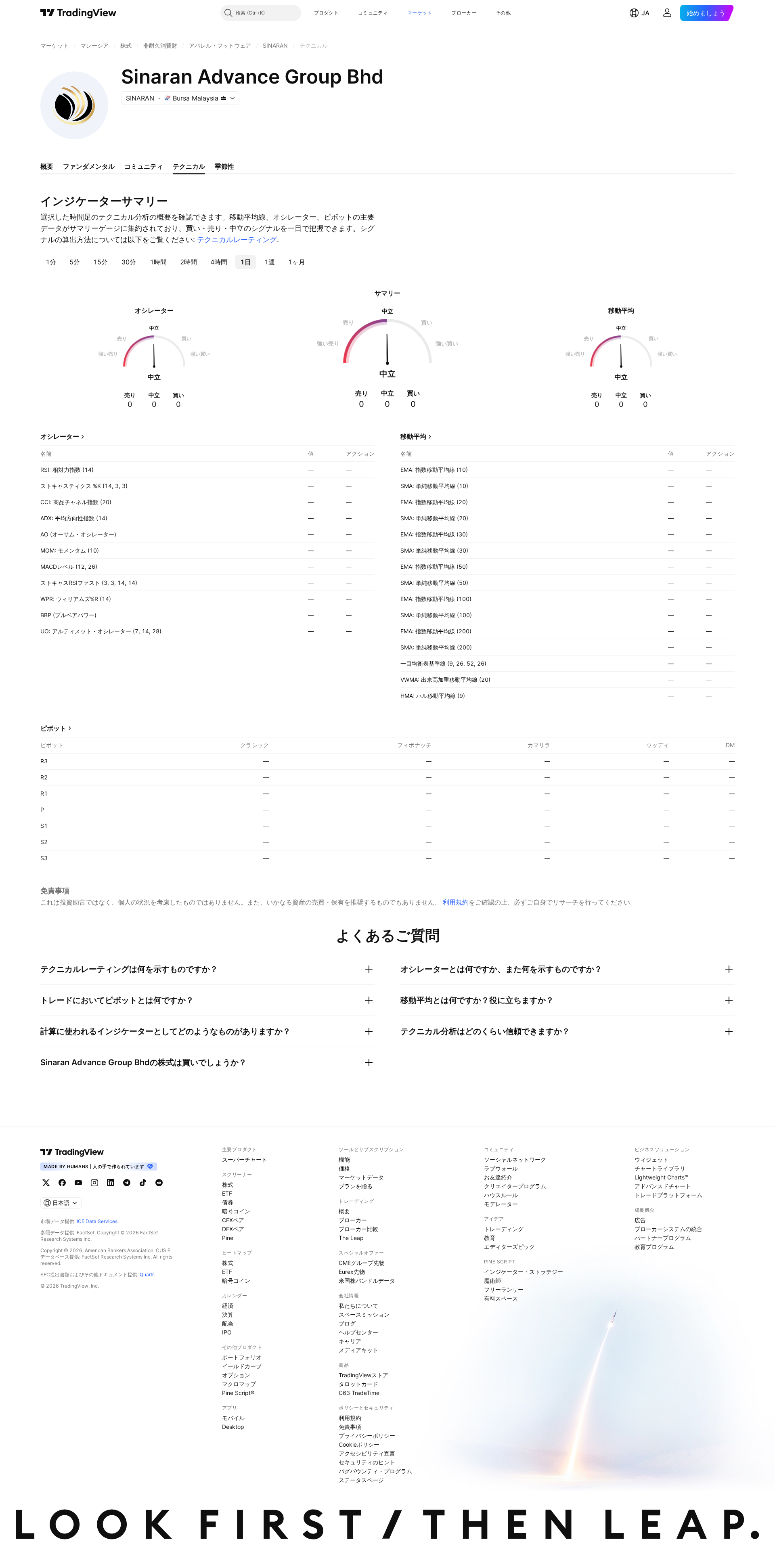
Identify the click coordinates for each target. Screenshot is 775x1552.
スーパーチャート (244, 1159)
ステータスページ (361, 1480)
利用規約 (456, 902)
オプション (236, 1375)
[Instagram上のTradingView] (94, 1182)
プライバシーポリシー (367, 1435)
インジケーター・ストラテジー (523, 1271)
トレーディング (504, 1228)
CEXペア (233, 1220)
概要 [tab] (46, 166)
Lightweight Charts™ (661, 1177)
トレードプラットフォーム (668, 1195)
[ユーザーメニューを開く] (667, 13)
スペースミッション (364, 1314)
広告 (640, 1220)
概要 (344, 1211)
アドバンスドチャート (663, 1186)
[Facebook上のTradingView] (62, 1182)
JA (645, 13)
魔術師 (492, 1280)
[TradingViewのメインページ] (78, 13)
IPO (227, 1332)
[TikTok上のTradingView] (143, 1182)
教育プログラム (654, 1246)
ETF (227, 1193)
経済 (227, 1305)
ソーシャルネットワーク (515, 1159)
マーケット (419, 13)
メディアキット (358, 1350)
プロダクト (326, 13)
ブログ (347, 1323)
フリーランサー (504, 1289)
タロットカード (358, 1383)
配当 (227, 1323)
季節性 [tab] (224, 166)
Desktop (233, 1426)
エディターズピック (509, 1246)
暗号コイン (236, 1211)
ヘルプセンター (358, 1332)
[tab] (50, 262)
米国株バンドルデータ (367, 1280)
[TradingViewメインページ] (72, 1152)
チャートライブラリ (660, 1168)
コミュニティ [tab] (143, 166)
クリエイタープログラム (515, 1186)
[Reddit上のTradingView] (159, 1182)
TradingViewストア (363, 1375)
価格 (344, 1168)
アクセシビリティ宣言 (367, 1453)
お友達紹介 (498, 1177)
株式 (227, 1184)
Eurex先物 (352, 1271)
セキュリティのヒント (367, 1462)
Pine (227, 1237)
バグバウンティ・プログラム (375, 1471)
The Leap (351, 1237)
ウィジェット (651, 1159)
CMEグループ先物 (362, 1262)
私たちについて (358, 1305)
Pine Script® (238, 1392)
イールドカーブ (242, 1366)
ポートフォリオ (242, 1357)
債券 (227, 1202)
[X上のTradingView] (46, 1182)
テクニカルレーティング (237, 239)
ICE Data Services (97, 1221)
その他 (503, 13)
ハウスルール (501, 1195)
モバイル (233, 1417)
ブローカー (463, 13)
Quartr (147, 1274)
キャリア (350, 1341)
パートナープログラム (663, 1237)
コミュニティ (373, 13)
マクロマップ (239, 1383)
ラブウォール (501, 1168)
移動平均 (413, 436)
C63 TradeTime (359, 1392)
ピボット (53, 728)
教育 (489, 1237)
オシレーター (59, 436)
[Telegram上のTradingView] (126, 1182)
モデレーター (501, 1203)
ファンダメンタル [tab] (89, 166)
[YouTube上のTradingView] (78, 1182)
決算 (227, 1314)
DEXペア (233, 1228)
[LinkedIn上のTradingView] (110, 1182)
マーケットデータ (361, 1177)
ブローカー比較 (358, 1228)
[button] (344, 13)
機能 (344, 1159)
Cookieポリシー (359, 1444)
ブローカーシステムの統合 (668, 1228)
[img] (223, 98)
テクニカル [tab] (189, 166)
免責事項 (350, 1426)
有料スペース (501, 1298)
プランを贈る (356, 1186)
